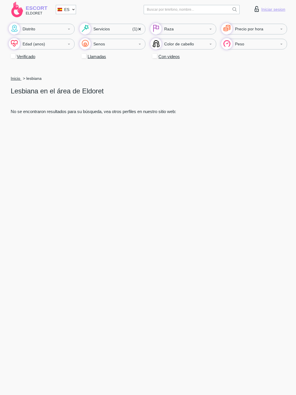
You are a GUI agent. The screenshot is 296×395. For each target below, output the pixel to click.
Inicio (16, 78)
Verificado (26, 56)
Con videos (169, 56)
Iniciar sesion (273, 9)
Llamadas (97, 56)
